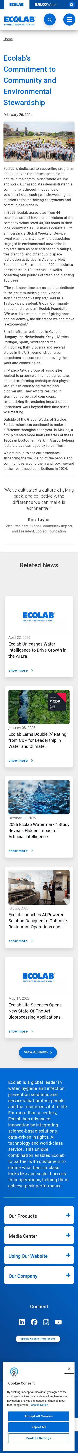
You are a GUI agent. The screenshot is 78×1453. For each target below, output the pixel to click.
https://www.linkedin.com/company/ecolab (22, 1322)
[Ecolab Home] (18, 20)
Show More (18, 670)
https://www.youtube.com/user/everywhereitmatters (58, 1322)
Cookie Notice (39, 1404)
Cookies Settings (38, 1438)
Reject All (38, 1427)
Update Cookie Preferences (37, 1338)
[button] (50, 19)
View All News (36, 1052)
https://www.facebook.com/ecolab (34, 1322)
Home (8, 39)
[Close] (69, 1368)
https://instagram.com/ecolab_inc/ (46, 1322)
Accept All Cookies (38, 1416)
